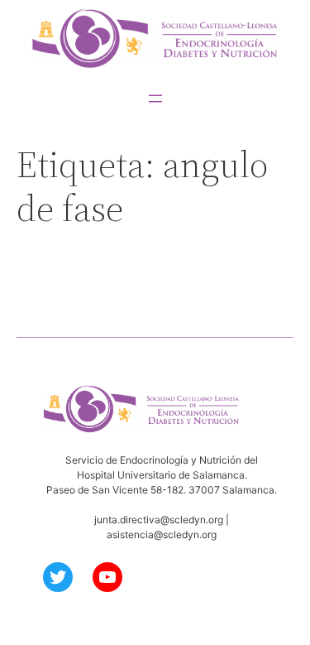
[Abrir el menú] (155, 98)
